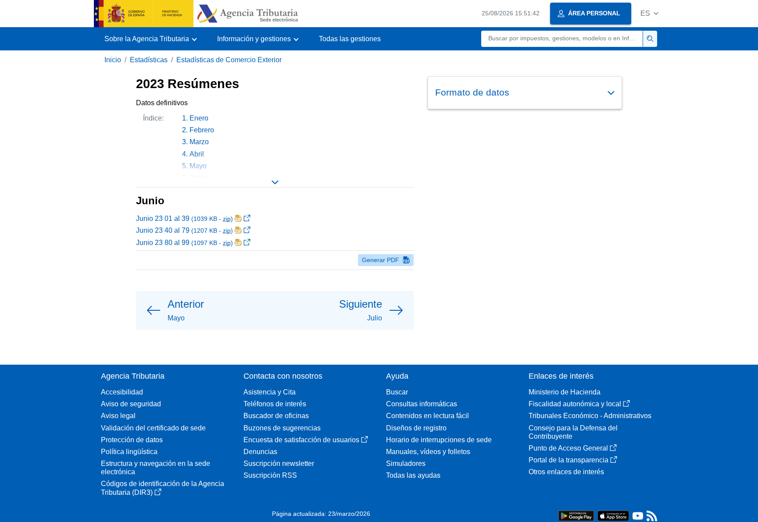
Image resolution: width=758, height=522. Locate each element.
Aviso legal (118, 415)
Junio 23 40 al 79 (184, 230)
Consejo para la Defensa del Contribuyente (573, 432)
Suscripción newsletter (278, 463)
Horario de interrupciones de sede (439, 440)
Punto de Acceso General (568, 448)
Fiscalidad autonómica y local (575, 404)
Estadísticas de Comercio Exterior (229, 60)
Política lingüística (129, 451)
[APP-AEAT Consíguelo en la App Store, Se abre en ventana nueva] (613, 515)
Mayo (198, 166)
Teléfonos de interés (274, 404)
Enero (199, 118)
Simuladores (405, 463)
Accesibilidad (122, 392)
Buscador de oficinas (276, 415)
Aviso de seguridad (131, 404)
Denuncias (260, 451)
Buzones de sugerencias (282, 428)
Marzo (199, 142)
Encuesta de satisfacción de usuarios (301, 440)
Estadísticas (149, 60)
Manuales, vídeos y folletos (428, 451)
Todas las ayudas (413, 475)
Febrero (202, 130)
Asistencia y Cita (269, 392)
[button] (649, 13)
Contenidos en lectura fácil (427, 415)
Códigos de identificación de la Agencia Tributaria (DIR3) (162, 488)
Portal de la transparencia (568, 460)
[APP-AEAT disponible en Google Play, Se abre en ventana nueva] (576, 515)
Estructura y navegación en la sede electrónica (155, 468)
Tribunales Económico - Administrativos (590, 415)
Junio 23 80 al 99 (184, 242)
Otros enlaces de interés (566, 472)
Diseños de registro (416, 428)
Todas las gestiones (350, 39)
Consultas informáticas (421, 404)
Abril (197, 154)
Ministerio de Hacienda (565, 392)
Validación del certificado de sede (153, 428)
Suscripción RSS (270, 475)
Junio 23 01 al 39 (184, 218)
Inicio (112, 60)
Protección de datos (132, 440)
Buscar (397, 392)
